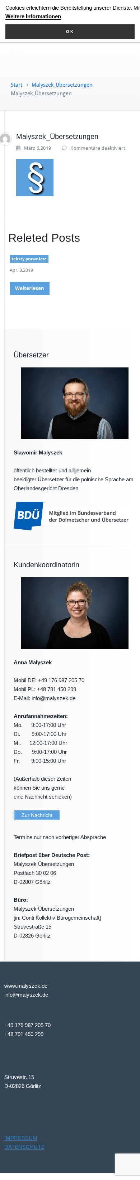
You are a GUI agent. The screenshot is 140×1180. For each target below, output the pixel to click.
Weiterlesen (29, 288)
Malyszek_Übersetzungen (62, 85)
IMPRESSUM (20, 1138)
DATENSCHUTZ (24, 1147)
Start (16, 85)
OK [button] (70, 31)
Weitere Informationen (33, 16)
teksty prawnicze (29, 258)
